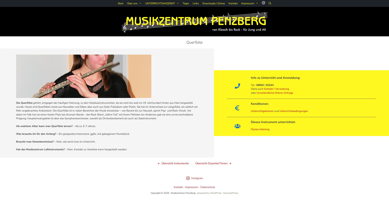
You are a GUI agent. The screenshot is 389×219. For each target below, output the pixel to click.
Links (196, 3)
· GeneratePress (230, 193)
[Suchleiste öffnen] (270, 3)
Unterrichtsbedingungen (294, 111)
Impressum (247, 3)
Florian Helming (260, 129)
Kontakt (233, 3)
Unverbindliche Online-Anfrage (275, 93)
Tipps (186, 3)
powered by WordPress (209, 193)
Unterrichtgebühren (262, 111)
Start (120, 3)
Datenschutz (207, 187)
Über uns (132, 3)
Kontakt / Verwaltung (276, 89)
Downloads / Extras (213, 3)
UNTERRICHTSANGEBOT (160, 3)
